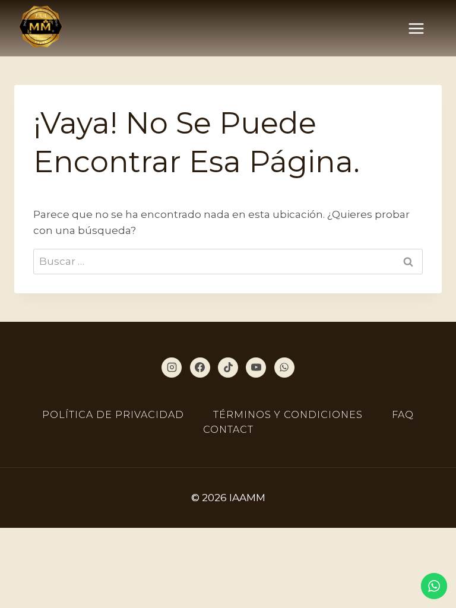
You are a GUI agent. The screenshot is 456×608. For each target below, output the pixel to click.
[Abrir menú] (422, 28)
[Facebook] (200, 367)
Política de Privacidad (113, 414)
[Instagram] (172, 367)
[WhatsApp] (284, 367)
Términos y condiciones (288, 414)
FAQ (403, 414)
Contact (228, 429)
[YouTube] (256, 367)
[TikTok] (228, 367)
